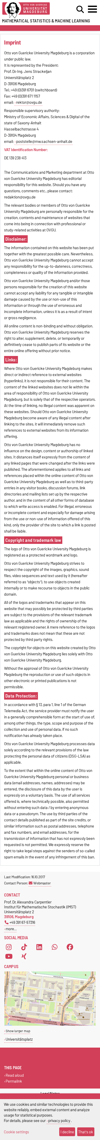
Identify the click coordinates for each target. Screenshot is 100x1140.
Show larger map (18, 1031)
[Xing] (24, 956)
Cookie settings (16, 1132)
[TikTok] (24, 947)
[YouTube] (8, 956)
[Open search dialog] (80, 9)
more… (11, 929)
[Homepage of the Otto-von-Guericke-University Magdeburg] (30, 10)
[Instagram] (8, 947)
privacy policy (59, 1120)
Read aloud (15, 1075)
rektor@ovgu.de (29, 102)
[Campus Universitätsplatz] (50, 1024)
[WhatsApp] (54, 947)
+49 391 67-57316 (22, 922)
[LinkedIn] (39, 947)
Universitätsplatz (19, 1039)
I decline (67, 1132)
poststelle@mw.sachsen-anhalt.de (44, 141)
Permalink (14, 1081)
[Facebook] (70, 947)
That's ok (85, 1132)
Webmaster (42, 883)
